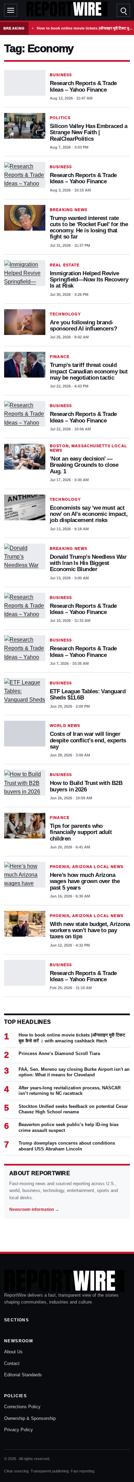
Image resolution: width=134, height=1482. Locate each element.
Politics (60, 118)
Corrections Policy (22, 1406)
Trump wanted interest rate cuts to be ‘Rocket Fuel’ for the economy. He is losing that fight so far (89, 227)
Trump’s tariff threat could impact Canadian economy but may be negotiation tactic (88, 371)
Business (61, 75)
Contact (12, 1363)
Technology (65, 314)
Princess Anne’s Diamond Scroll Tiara (59, 1053)
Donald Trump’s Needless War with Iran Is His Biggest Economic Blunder (88, 563)
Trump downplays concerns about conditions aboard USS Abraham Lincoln (67, 1146)
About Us (13, 1351)
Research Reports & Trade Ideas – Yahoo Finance (83, 86)
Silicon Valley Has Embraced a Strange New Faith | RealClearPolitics (88, 132)
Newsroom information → (34, 1209)
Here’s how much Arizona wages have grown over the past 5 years (85, 881)
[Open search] (123, 10)
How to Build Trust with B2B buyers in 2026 (86, 785)
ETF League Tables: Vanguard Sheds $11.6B (87, 694)
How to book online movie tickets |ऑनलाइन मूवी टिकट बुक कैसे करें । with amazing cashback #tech (85, 28)
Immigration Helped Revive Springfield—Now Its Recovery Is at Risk (89, 279)
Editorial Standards (23, 1374)
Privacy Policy (18, 1429)
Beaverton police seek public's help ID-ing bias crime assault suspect (69, 1127)
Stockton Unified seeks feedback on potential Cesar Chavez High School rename (73, 1109)
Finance (59, 357)
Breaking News (68, 210)
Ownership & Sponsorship (30, 1418)
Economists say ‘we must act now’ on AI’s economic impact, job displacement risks (88, 514)
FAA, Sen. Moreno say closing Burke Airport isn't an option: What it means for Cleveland (74, 1072)
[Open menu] (10, 10)
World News (65, 725)
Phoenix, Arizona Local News (86, 867)
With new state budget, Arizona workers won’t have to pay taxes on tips (90, 930)
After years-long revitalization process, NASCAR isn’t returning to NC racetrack (70, 1090)
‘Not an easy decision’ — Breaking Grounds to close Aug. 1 (84, 465)
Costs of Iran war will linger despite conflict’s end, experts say (88, 740)
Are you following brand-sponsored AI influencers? (83, 325)
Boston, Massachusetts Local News (88, 448)
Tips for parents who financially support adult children (81, 832)
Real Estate (65, 265)
